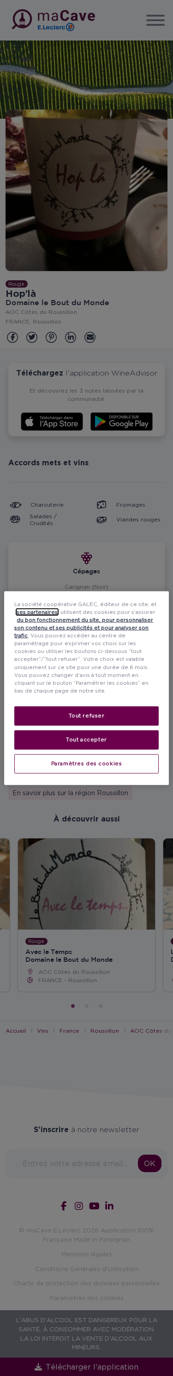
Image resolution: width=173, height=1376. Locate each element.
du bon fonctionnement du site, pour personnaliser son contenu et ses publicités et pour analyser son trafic (83, 627)
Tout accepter (86, 739)
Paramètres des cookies (86, 763)
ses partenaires (37, 612)
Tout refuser (87, 715)
